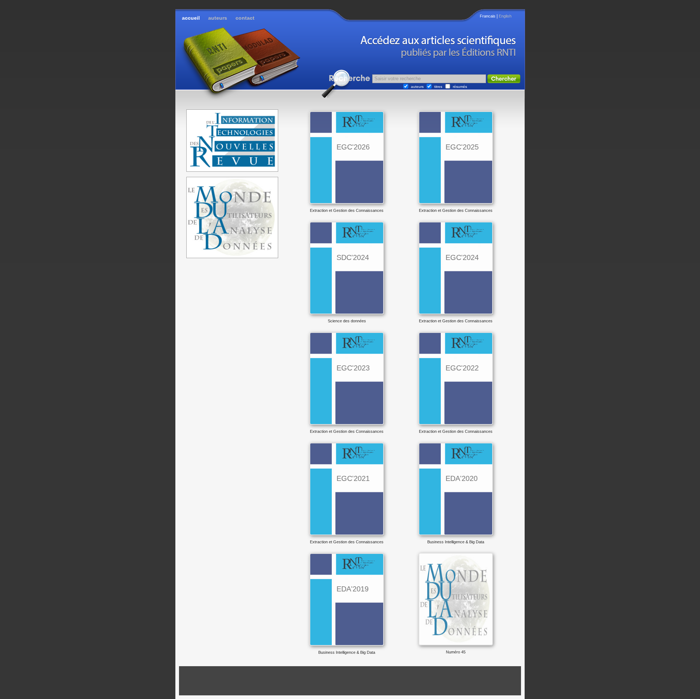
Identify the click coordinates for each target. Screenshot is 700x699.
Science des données (347, 321)
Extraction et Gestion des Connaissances (347, 210)
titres (438, 87)
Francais (487, 16)
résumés (460, 87)
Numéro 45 (456, 652)
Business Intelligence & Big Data (455, 542)
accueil (191, 18)
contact (245, 18)
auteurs (217, 18)
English (505, 16)
